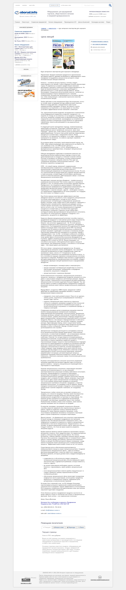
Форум (108, 22)
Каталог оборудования (55, 22)
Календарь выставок (98, 22)
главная (43, 28)
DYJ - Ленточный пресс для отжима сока (24, 48)
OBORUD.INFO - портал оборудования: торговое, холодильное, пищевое (26, 12)
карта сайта (32, 5)
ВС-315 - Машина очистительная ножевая (25, 53)
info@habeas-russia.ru (52, 510)
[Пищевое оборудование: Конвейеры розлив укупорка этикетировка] (26, 86)
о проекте (17, 5)
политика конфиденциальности (100, 580)
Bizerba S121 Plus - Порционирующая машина (23, 60)
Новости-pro (25, 22)
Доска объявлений (83, 22)
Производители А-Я (70, 22)
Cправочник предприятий (38, 22)
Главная (17, 22)
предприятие (97, 16)
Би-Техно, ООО (25, 41)
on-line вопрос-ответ (66, 5)
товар (28, 64)
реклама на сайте (55, 5)
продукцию (103, 16)
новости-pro (52, 28)
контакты (24, 5)
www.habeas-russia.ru (54, 513)
